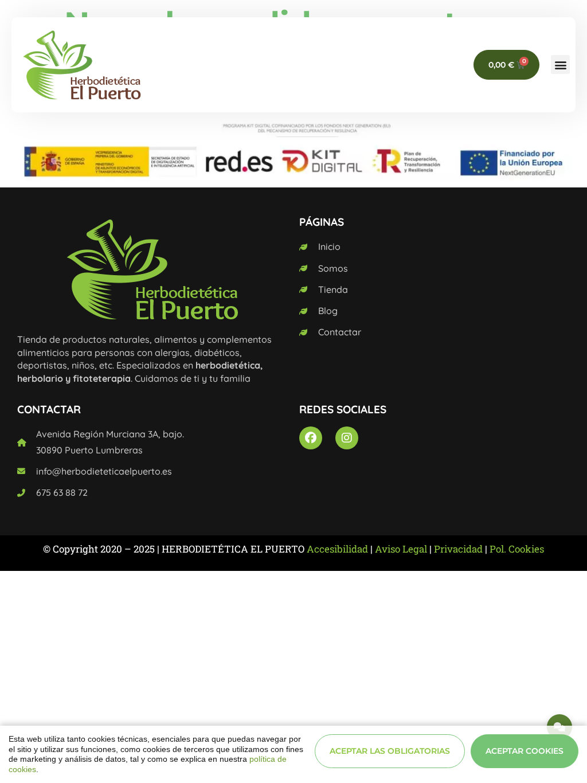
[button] (560, 64)
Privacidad (458, 548)
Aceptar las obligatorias (390, 751)
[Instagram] (346, 437)
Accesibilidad (337, 548)
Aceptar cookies (524, 751)
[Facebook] (310, 437)
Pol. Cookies (517, 548)
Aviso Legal (401, 548)
